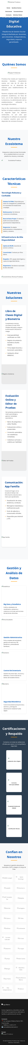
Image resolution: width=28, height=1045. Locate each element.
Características (18, 11)
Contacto (9, 15)
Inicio (8, 8)
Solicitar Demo (17, 15)
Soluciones (8, 11)
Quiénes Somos (16, 8)
